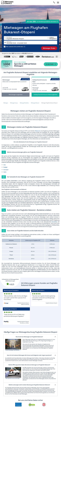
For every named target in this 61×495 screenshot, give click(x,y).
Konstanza (54, 222)
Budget (5, 167)
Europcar (5, 170)
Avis (4, 165)
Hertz (4, 172)
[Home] (7, 2)
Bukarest (37, 131)
